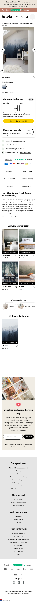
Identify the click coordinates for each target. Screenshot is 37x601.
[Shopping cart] (27, 16)
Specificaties (27, 171)
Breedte (10, 105)
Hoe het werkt (9, 179)
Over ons (18, 517)
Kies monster (28, 132)
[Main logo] (7, 17)
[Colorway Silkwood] (4, 86)
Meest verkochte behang (18, 477)
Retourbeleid (18, 548)
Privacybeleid (18, 545)
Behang (8, 23)
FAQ (18, 554)
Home (3, 23)
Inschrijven (28, 437)
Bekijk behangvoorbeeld (18, 121)
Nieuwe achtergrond (18, 480)
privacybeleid (11, 447)
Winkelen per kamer (18, 483)
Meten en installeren (18, 533)
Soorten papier (18, 536)
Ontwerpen (15, 23)
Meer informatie (25, 152)
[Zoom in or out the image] (2, 70)
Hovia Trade (18, 500)
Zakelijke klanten (18, 506)
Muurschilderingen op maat (18, 468)
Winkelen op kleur (18, 486)
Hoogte (26, 105)
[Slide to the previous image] (3, 50)
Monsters (9, 186)
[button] (22, 16)
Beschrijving (9, 171)
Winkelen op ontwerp (18, 489)
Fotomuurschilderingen (26, 23)
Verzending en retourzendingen (18, 539)
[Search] (17, 16)
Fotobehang (18, 474)
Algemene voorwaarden (18, 542)
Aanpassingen (27, 186)
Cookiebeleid (18, 551)
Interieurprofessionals (18, 503)
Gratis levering (27, 179)
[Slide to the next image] (34, 50)
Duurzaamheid (19, 519)
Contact (18, 522)
